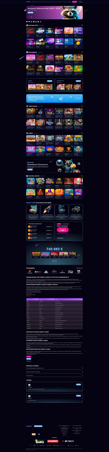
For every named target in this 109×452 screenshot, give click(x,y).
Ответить (78, 384)
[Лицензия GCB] (34, 434)
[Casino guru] (39, 441)
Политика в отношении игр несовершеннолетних (64, 428)
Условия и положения (77, 433)
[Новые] (36, 21)
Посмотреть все (41, 25)
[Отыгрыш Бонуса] (40, 21)
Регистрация (74, 1)
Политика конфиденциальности (77, 430)
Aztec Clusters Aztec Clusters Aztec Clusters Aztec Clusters (37, 226)
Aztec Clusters (34, 229)
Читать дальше (60, 238)
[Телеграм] (39, 434)
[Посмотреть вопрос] (82, 371)
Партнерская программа (38, 426)
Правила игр (64, 433)
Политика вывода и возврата (77, 425)
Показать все (55, 260)
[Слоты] (29, 21)
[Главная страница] (28, 1)
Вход (80, 1)
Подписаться (78, 98)
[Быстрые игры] (27, 21)
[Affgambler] (68, 441)
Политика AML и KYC (64, 430)
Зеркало (28, 361)
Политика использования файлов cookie (77, 428)
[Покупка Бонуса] (38, 21)
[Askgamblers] (52, 441)
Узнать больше (30, 169)
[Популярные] (33, 21)
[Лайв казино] (31, 21)
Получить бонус (30, 12)
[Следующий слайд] (31, 17)
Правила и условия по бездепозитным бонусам (64, 426)
